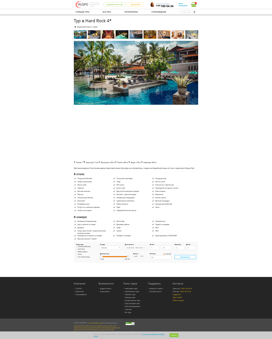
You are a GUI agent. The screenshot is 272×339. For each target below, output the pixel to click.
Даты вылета (129, 244)
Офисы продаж (178, 300)
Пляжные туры (130, 294)
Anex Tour (81, 249)
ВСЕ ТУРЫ (107, 12)
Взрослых (178, 244)
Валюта (135, 254)
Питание (153, 254)
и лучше (168, 254)
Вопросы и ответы (156, 288)
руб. (136, 256)
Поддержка (177, 294)
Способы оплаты (155, 291)
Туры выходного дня (132, 303)
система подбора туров (95, 323)
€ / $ (142, 256)
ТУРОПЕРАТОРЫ (131, 12)
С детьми (128, 309)
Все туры (128, 312)
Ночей (152, 244)
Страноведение (81, 294)
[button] (195, 72)
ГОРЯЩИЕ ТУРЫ (82, 12)
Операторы (80, 244)
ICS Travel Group (84, 257)
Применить (185, 257)
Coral (80, 254)
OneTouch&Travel (84, 246)
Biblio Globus (82, 252)
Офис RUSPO (177, 297)
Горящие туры (130, 297)
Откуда (102, 244)
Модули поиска (105, 288)
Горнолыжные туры (132, 291)
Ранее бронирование (132, 306)
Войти (181, 3)
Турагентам (79, 291)
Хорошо (174, 335)
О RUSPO (78, 288)
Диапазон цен (104, 254)
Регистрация (183, 5)
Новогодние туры (131, 288)
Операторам (104, 291)
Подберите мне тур (114, 4)
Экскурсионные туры (132, 300)
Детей (188, 244)
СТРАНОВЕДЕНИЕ (158, 12)
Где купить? (135, 4)
